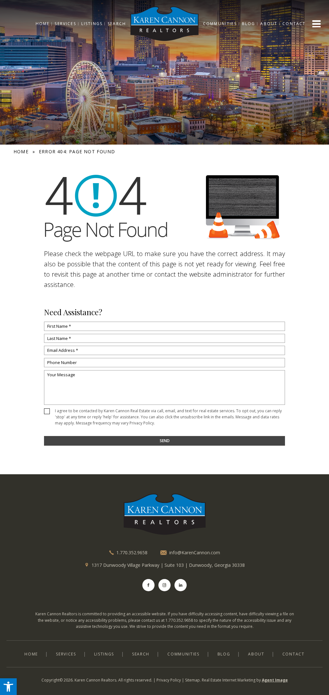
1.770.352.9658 (131, 552)
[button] (8, 686)
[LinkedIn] (180, 585)
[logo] (164, 514)
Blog (248, 23)
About (268, 23)
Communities (220, 23)
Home (43, 23)
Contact (294, 23)
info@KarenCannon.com (194, 552)
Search (117, 23)
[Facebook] (148, 585)
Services (65, 23)
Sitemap (192, 680)
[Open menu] (316, 23)
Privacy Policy (141, 423)
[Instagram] (164, 585)
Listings (91, 23)
